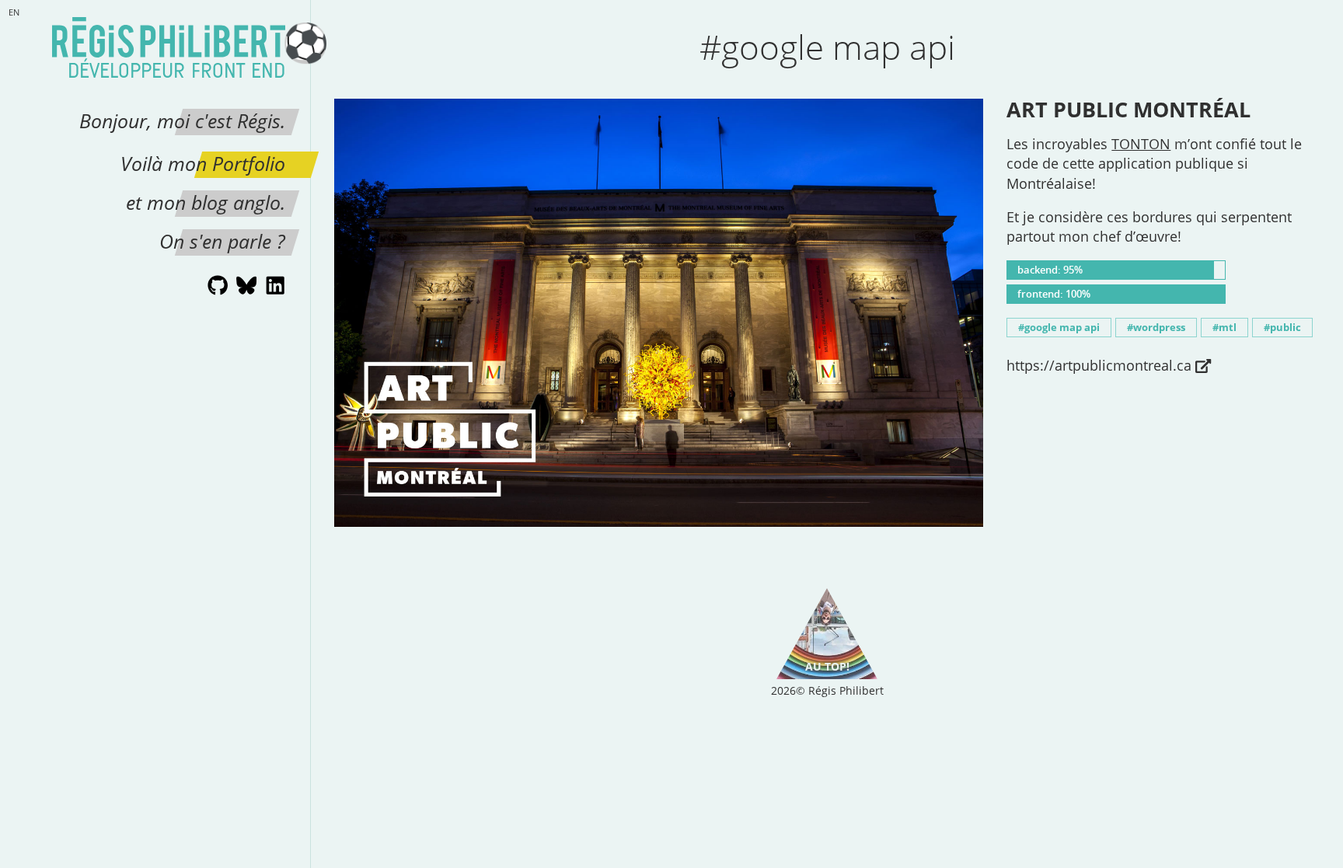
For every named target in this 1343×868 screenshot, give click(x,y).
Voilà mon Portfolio (202, 163)
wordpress (1159, 327)
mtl (1228, 327)
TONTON (1140, 143)
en (14, 12)
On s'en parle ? (222, 241)
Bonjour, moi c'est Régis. (182, 120)
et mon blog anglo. (205, 202)
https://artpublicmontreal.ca (1098, 365)
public (1285, 327)
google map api (1062, 327)
